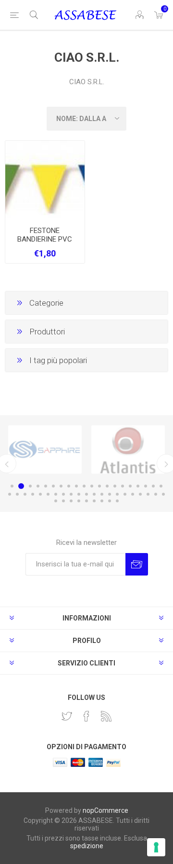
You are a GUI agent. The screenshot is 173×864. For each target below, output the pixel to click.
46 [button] (86, 500)
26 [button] (48, 494)
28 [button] (63, 494)
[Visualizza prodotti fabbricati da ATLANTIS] (128, 449)
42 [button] (55, 500)
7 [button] (61, 486)
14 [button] (114, 486)
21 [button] (9, 494)
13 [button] (107, 486)
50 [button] (117, 500)
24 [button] (32, 494)
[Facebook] (86, 716)
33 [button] (101, 494)
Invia (136, 564)
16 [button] (130, 486)
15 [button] (122, 486)
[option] (44, 449)
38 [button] (140, 494)
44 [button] (71, 500)
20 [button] (161, 486)
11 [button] (91, 486)
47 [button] (94, 500)
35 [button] (117, 494)
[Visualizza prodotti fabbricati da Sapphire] (45, 449)
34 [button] (109, 494)
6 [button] (53, 486)
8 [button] (68, 486)
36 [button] (125, 494)
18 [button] (145, 486)
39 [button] (148, 494)
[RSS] (106, 716)
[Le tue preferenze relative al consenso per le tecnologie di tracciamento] (156, 847)
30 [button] (78, 494)
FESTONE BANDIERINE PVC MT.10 (44, 239)
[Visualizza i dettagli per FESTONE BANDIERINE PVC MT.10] (45, 180)
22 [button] (17, 494)
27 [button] (55, 494)
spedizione (86, 846)
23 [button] (25, 494)
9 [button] (76, 486)
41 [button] (163, 494)
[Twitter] (66, 716)
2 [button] (21, 486)
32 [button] (94, 494)
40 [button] (155, 494)
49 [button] (109, 500)
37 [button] (132, 494)
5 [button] (45, 486)
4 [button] (38, 486)
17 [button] (137, 486)
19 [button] (153, 486)
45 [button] (78, 500)
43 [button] (63, 500)
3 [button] (30, 486)
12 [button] (99, 486)
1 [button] (12, 486)
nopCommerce (105, 810)
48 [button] (101, 500)
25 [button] (40, 494)
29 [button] (71, 494)
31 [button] (86, 494)
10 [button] (84, 486)
